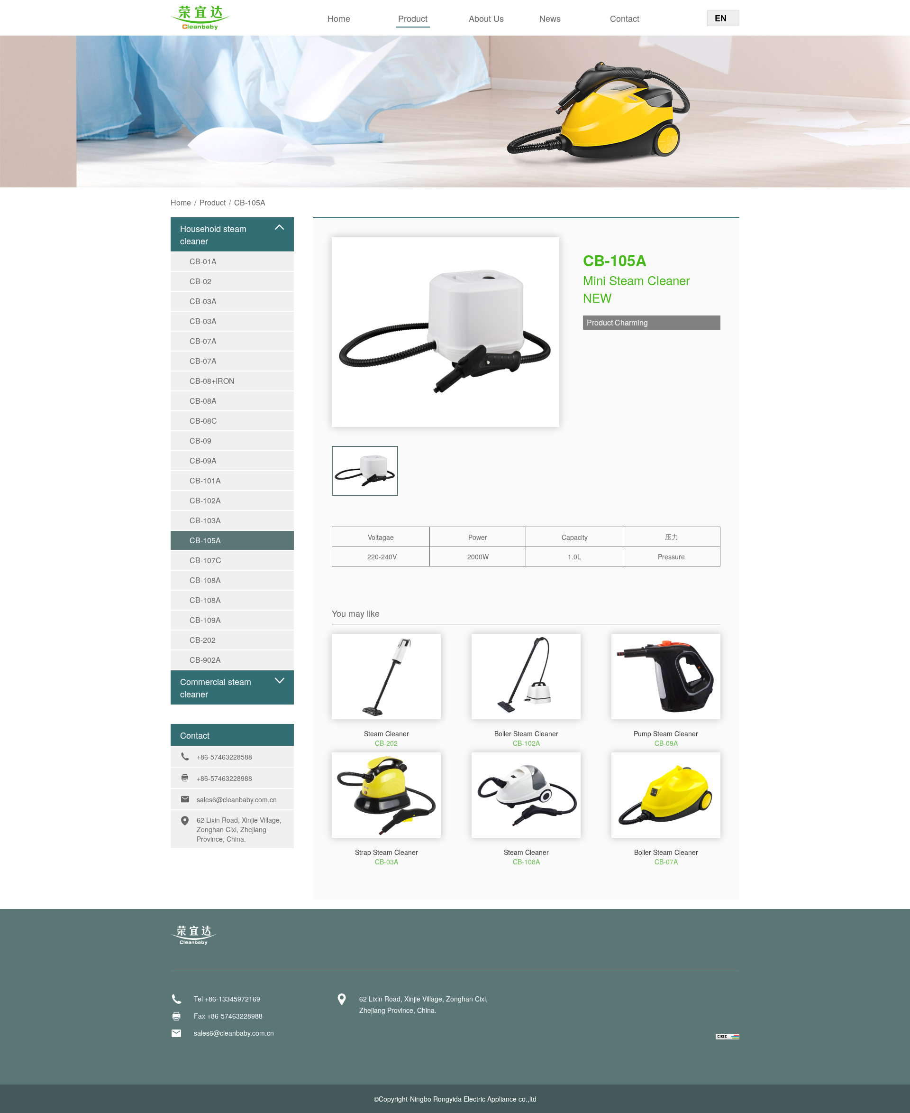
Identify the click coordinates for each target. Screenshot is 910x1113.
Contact (624, 18)
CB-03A (203, 301)
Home (339, 18)
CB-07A (203, 340)
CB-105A (205, 540)
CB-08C (203, 420)
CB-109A (205, 619)
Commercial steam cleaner (215, 687)
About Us (486, 18)
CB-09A (203, 460)
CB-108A (205, 580)
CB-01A (203, 261)
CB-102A (205, 500)
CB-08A (203, 400)
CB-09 (200, 440)
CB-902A (205, 659)
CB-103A (205, 520)
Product (413, 18)
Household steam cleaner (213, 234)
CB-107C (205, 560)
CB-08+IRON (212, 380)
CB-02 (200, 281)
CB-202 (203, 639)
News (550, 18)
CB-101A (205, 480)
